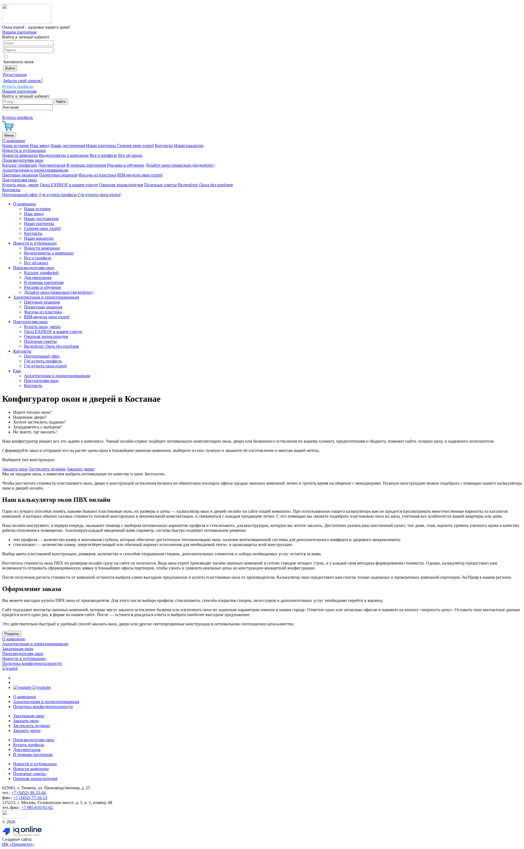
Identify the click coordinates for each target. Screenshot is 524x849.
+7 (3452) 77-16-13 (30, 797)
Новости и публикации (24, 150)
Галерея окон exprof (135, 145)
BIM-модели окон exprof (139, 175)
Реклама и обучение (125, 165)
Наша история (15, 145)
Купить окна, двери (20, 184)
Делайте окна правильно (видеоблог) (180, 165)
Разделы (11, 634)
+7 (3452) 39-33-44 (28, 792)
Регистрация (14, 74)
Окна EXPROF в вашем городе (69, 184)
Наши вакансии (189, 145)
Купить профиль (28, 744)
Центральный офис (20, 194)
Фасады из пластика (97, 175)
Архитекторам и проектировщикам (35, 170)
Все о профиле (103, 155)
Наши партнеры (101, 145)
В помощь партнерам (86, 165)
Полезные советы (160, 184)
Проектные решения (58, 175)
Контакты (164, 145)
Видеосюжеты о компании (64, 155)
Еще (17, 370)
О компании (13, 140)
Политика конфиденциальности (32, 663)
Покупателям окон (19, 180)
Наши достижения (67, 145)
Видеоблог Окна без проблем (205, 184)
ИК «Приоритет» (18, 844)
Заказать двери (80, 469)
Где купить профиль (58, 194)
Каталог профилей (19, 165)
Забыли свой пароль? (23, 80)
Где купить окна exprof (99, 194)
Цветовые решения (20, 175)
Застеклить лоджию (47, 469)
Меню (9, 135)
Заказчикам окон (17, 648)
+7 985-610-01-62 (37, 807)
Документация (51, 165)
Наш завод (39, 145)
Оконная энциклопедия (121, 184)
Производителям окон (22, 160)
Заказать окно (15, 469)
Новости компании (20, 155)
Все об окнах (130, 155)
